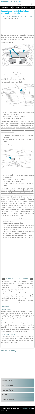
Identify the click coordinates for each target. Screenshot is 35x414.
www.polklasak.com (26, 408)
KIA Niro (5, 395)
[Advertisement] (17, 26)
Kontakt (25, 7)
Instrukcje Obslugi (11, 1)
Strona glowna (6, 7)
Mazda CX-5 (7, 381)
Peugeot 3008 (7, 385)
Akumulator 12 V (11, 278)
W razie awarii (29, 16)
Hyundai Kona (7, 390)
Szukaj (31, 7)
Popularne (17, 7)
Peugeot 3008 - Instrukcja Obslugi (12, 16)
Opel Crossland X (9, 399)
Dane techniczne (23, 278)
